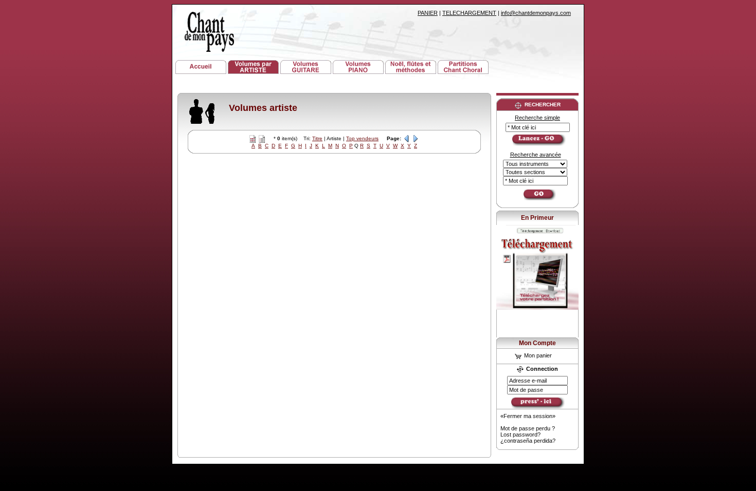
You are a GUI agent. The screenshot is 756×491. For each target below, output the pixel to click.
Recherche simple (537, 118)
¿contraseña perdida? (527, 441)
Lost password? (520, 434)
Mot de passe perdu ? (527, 428)
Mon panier (537, 355)
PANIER (428, 13)
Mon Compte (537, 343)
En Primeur (537, 217)
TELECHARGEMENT (469, 13)
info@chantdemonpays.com (536, 13)
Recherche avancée (535, 155)
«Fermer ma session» (527, 416)
